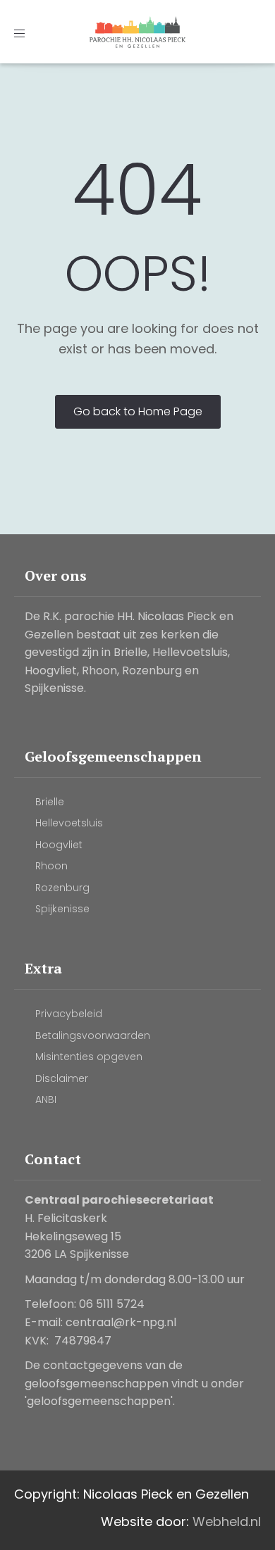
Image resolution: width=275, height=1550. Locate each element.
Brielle (49, 802)
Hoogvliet (58, 845)
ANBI (45, 1099)
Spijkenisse (62, 909)
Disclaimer (61, 1078)
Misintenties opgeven (88, 1057)
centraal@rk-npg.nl (121, 1322)
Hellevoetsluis (69, 823)
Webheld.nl (226, 1521)
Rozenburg (62, 888)
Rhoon (51, 866)
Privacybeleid (68, 1014)
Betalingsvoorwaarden (92, 1035)
